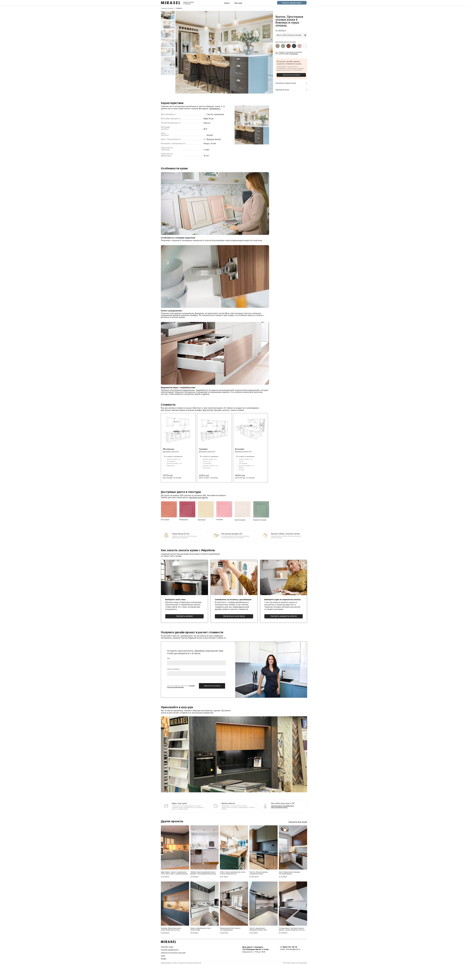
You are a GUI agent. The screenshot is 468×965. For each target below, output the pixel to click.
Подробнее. (293, 54)
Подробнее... (215, 109)
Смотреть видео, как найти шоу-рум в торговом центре (282, 806)
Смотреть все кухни (297, 822)
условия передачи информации (181, 686)
